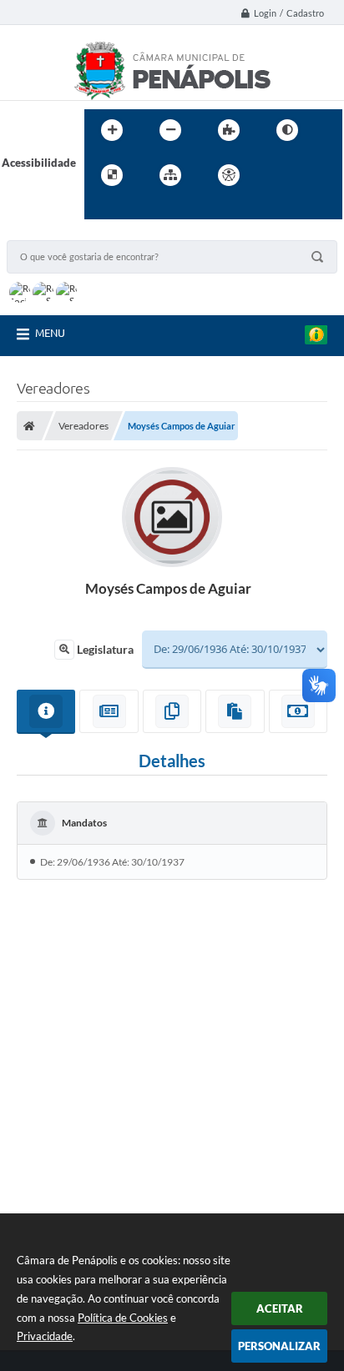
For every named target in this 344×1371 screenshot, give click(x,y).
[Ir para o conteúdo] (276, 175)
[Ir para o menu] (313, 175)
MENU (50, 333)
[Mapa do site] (170, 175)
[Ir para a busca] (101, 209)
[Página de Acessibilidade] (228, 175)
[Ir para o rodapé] (137, 209)
